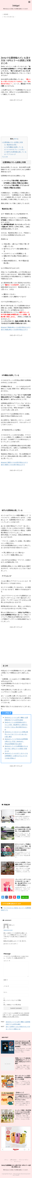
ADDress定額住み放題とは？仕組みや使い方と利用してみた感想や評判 (23, 829)
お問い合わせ (13, 1159)
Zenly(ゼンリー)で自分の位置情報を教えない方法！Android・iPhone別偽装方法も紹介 (16, 741)
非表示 (16, 139)
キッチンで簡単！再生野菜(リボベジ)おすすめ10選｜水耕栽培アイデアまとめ (23, 1112)
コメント (7, 960)
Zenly (16, 908)
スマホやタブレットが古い (14, 149)
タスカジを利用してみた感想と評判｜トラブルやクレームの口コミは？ (23, 864)
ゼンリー (21, 908)
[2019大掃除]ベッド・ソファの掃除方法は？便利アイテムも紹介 (23, 812)
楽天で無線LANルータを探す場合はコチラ (14, 329)
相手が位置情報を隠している (15, 152)
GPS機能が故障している (13, 147)
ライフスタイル (9, 908)
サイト (5, 992)
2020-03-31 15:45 (8, 930)
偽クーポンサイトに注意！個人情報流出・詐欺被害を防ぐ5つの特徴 (23, 1077)
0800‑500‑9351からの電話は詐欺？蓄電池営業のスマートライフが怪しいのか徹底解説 (23, 1043)
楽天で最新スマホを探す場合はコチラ (13, 464)
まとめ (5, 157)
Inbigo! (16, 5)
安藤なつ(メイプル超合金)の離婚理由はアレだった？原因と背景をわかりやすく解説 (23, 1060)
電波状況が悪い (10, 145)
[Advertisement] (16, 39)
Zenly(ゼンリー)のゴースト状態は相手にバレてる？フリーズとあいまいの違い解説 (16, 734)
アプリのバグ (10, 154)
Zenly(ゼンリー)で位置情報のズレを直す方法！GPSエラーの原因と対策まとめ (16, 748)
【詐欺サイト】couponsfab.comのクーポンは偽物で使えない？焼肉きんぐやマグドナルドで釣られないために (23, 1096)
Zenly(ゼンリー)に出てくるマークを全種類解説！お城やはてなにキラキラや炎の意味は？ (16, 755)
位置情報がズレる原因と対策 (12, 142)
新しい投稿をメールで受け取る (12, 1004)
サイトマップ (17, 1161)
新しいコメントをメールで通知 (12, 1000)
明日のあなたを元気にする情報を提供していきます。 (16, 1169)
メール (6, 986)
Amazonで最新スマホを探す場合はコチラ (14, 462)
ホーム (6, 1159)
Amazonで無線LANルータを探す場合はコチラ (15, 327)
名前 (6, 980)
